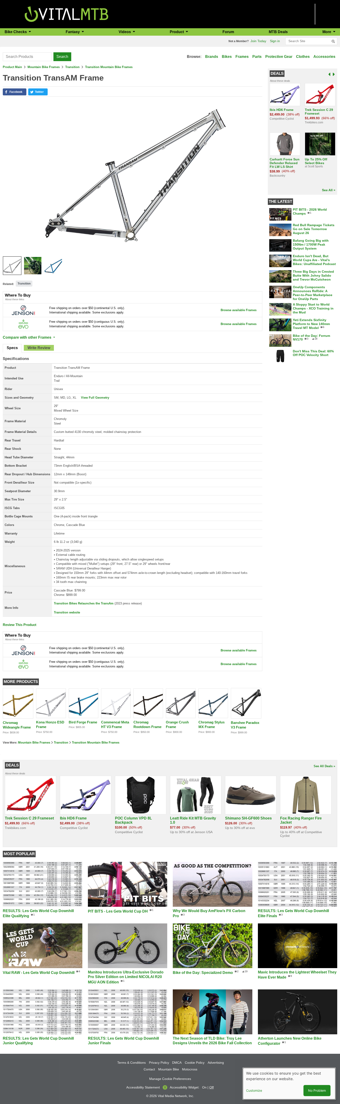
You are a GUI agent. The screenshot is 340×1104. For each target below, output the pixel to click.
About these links (14, 299)
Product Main (12, 67)
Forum (228, 32)
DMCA (177, 1062)
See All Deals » (324, 766)
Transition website (67, 612)
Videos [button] (125, 32)
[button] (14, 91)
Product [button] (177, 32)
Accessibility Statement (143, 1087)
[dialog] (289, 1083)
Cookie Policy (194, 1062)
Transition (72, 67)
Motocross (189, 1069)
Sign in (275, 41)
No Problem (317, 1090)
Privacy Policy (159, 1062)
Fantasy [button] (73, 32)
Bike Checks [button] (16, 32)
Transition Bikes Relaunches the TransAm (84, 603)
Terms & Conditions (131, 1062)
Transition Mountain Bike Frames (109, 67)
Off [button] (211, 1087)
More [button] (327, 32)
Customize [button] (254, 1090)
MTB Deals (278, 32)
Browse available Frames (239, 310)
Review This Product (19, 625)
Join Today (258, 41)
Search (62, 57)
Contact (149, 1069)
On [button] (204, 1087)
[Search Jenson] (23, 310)
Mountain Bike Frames (44, 67)
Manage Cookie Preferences (170, 1079)
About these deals (280, 80)
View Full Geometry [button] (95, 397)
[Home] (66, 14)
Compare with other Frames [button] (27, 337)
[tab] (12, 348)
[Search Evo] (23, 323)
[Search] (333, 41)
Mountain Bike (168, 1069)
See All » (328, 190)
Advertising (216, 1062)
